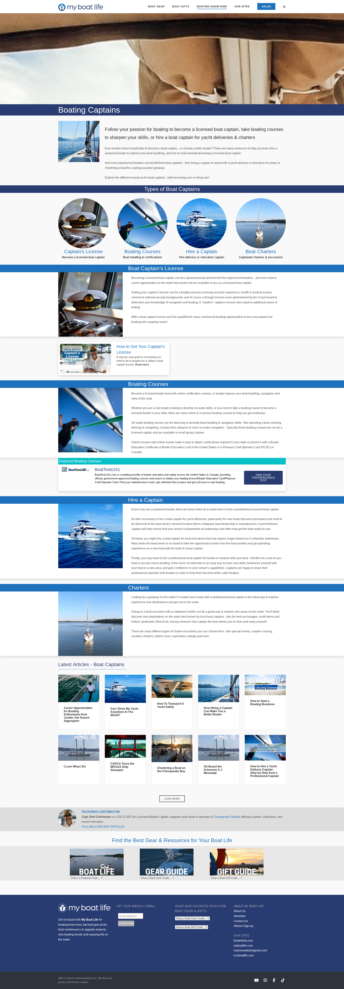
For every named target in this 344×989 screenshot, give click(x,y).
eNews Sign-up (243, 925)
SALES (266, 6)
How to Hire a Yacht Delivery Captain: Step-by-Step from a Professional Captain (264, 771)
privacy (62, 982)
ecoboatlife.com (244, 955)
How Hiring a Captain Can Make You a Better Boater (218, 711)
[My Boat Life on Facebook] (274, 980)
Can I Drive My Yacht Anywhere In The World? (124, 712)
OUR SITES (242, 6)
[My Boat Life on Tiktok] (283, 980)
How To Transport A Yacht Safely (170, 705)
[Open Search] (284, 6)
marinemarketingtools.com (250, 950)
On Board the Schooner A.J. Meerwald (213, 769)
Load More (172, 798)
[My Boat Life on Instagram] (265, 980)
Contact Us (241, 921)
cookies (84, 982)
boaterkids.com (243, 940)
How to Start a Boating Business (262, 702)
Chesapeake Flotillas (226, 816)
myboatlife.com (243, 945)
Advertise (240, 916)
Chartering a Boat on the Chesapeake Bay (171, 769)
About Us (239, 911)
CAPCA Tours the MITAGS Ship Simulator (122, 767)
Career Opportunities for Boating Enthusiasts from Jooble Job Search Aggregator (78, 714)
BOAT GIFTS (180, 6)
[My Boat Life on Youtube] (256, 980)
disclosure (73, 982)
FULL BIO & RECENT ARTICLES (103, 826)
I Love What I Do (75, 766)
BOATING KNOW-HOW (212, 6)
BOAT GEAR (156, 6)
